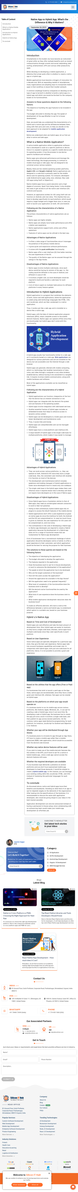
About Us (43, 1100)
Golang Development (47, 1126)
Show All (52, 870)
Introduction (6, 24)
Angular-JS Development (58, 862)
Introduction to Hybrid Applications (9, 33)
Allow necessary (19, 1185)
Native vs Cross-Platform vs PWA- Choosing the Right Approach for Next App (18, 915)
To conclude (6, 41)
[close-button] (49, 1173)
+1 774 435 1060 (52, 2)
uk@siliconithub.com (57, 1032)
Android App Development (58, 859)
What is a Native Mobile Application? (10, 28)
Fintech (4, 1142)
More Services (7, 1134)
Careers (42, 1105)
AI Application (54, 852)
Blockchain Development (48, 1124)
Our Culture (43, 1108)
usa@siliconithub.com (31, 1033)
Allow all (35, 1185)
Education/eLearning (9, 1148)
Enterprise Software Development (13, 1129)
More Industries (7, 1156)
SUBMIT (7, 1079)
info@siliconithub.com (69, 2)
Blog (41, 1102)
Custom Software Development (12, 1121)
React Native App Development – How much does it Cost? (38, 958)
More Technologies (46, 1134)
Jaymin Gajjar (19, 842)
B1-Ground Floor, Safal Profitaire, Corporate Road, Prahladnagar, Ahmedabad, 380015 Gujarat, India (14, 1111)
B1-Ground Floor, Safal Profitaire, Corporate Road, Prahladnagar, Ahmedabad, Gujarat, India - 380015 (42, 990)
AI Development (45, 1121)
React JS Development (47, 1131)
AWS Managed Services (57, 866)
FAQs (41, 1110)
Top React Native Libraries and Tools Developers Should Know (56, 914)
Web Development (8, 1124)
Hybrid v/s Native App (9, 38)
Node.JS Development (47, 1129)
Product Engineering (9, 1131)
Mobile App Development (10, 1126)
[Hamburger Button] (73, 7)
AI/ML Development (56, 856)
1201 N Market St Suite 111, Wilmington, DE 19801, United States (26, 1000)
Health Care (6, 1145)
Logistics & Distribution (10, 1153)
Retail (4, 1150)
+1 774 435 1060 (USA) (56, 1012)
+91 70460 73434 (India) (17, 1012)
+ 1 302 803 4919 (30, 1031)
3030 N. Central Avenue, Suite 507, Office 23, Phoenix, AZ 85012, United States (61, 1000)
